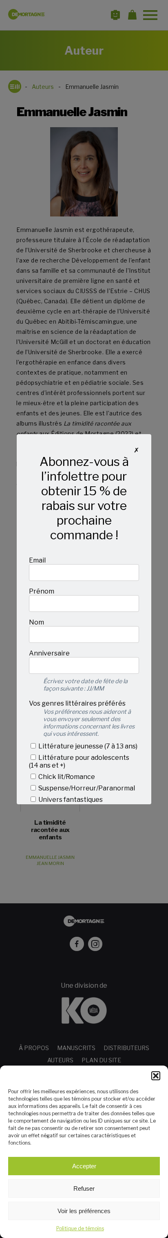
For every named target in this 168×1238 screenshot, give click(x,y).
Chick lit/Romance (66, 777)
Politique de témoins (80, 1228)
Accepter (84, 1166)
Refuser (84, 1188)
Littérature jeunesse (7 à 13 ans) (87, 746)
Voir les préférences (84, 1210)
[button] (156, 1076)
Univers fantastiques (70, 799)
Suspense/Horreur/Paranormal (86, 788)
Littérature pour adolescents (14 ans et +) (79, 761)
